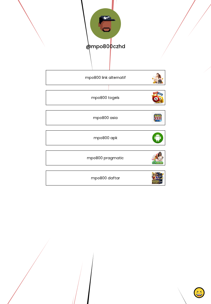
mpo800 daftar (105, 178)
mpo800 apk (105, 137)
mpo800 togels (105, 97)
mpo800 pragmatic (105, 158)
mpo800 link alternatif (105, 77)
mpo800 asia (105, 117)
